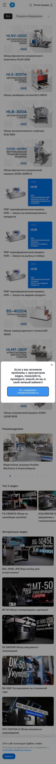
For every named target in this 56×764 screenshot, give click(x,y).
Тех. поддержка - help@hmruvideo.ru (28, 391)
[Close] (52, 364)
